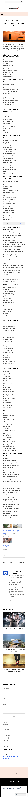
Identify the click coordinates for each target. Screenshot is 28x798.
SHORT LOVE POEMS (17, 20)
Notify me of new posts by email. (7, 744)
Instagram (10, 774)
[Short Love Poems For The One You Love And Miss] (17, 526)
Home (5, 781)
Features (13, 781)
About (20, 781)
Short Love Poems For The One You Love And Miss (17, 530)
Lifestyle (8, 20)
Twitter (19, 771)
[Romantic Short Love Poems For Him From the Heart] (7, 526)
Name (5, 698)
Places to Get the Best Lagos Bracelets (14, 629)
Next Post (21, 562)
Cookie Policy (7, 792)
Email (5, 704)
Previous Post (8, 562)
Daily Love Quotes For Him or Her (14, 650)
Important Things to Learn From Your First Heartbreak (14, 670)
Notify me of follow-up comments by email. (7, 738)
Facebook (10, 771)
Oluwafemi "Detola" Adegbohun (13, 28)
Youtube (20, 774)
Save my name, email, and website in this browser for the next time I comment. (6, 726)
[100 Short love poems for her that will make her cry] (7, 540)
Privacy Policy (14, 785)
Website (5, 710)
